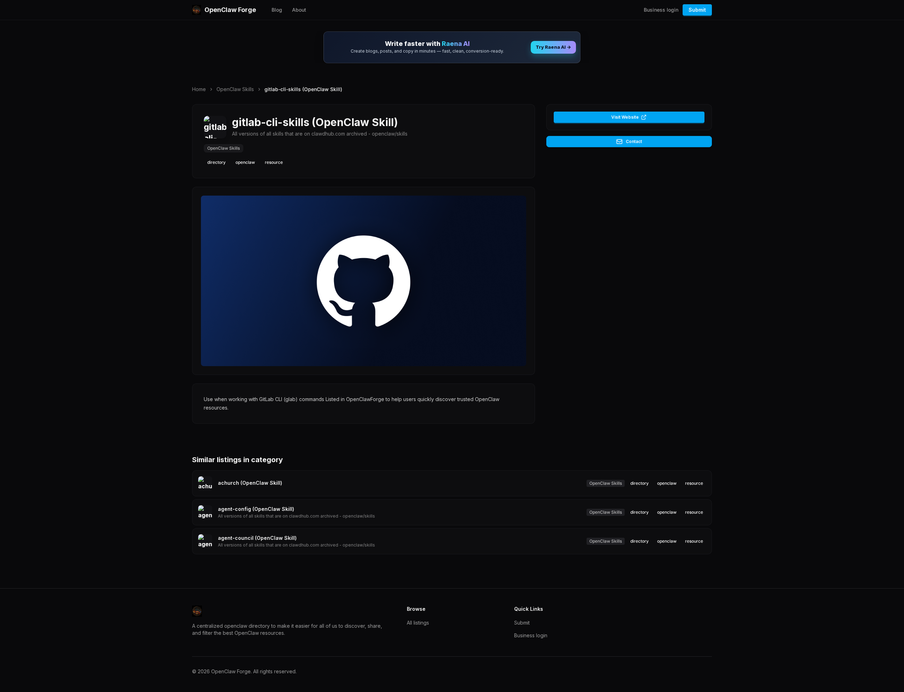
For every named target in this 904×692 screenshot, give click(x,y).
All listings (418, 623)
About (299, 10)
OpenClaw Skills (235, 89)
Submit (697, 10)
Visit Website (625, 117)
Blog (277, 10)
